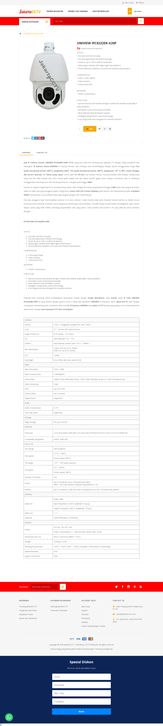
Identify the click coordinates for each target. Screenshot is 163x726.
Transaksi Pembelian (58, 610)
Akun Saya (129, 2)
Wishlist (85, 622)
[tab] (26, 152)
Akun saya (86, 606)
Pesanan (85, 614)
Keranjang (86, 618)
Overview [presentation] (26, 152)
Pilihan (141, 2)
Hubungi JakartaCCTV (59, 606)
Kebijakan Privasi (26, 614)
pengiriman (97, 48)
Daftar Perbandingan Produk (93, 626)
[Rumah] (20, 34)
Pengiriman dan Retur (28, 610)
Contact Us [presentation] (41, 152)
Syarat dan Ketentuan (28, 618)
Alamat (84, 610)
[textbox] (95, 21)
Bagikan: (27, 138)
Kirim (81, 711)
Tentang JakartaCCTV (28, 606)
